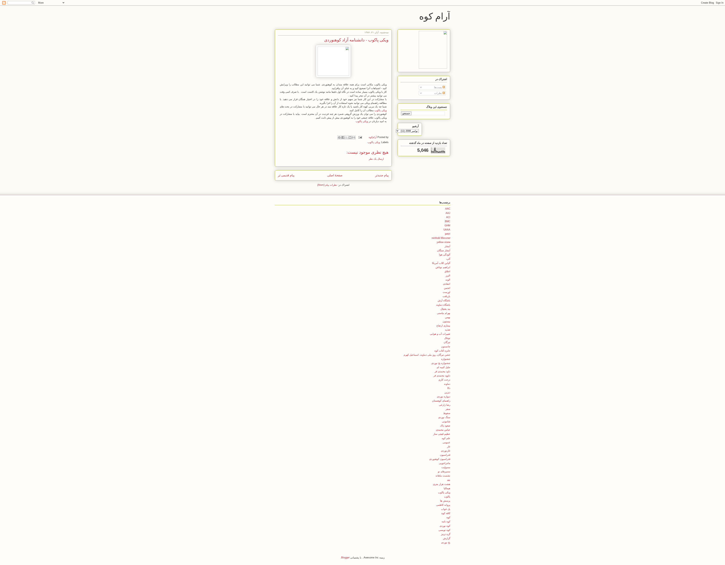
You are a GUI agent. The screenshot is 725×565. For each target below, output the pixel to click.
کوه (448, 517)
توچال (447, 338)
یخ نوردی (445, 542)
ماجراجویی (444, 463)
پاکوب (447, 496)
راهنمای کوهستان (441, 400)
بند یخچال (445, 309)
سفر (448, 409)
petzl (447, 233)
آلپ (448, 258)
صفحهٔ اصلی (334, 175)
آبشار (447, 246)
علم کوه (446, 438)
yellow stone (443, 242)
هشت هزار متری (441, 484)
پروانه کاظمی (443, 504)
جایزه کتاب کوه (442, 350)
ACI (448, 217)
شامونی (446, 421)
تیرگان (447, 342)
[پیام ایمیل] (360, 137)
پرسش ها (445, 500)
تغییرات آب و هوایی (440, 333)
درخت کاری (444, 379)
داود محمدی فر (442, 371)
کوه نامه (446, 521)
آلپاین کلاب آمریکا (441, 263)
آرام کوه (434, 16)
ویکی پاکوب (380, 110)
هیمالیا (447, 488)
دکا (448, 388)
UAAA (446, 229)
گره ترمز (445, 534)
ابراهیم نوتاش (443, 267)
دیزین (447, 392)
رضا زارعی (444, 404)
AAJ (448, 213)
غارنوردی (445, 450)
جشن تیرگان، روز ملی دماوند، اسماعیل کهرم (427, 354)
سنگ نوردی (444, 417)
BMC (447, 221)
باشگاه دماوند (443, 304)
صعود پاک (445, 425)
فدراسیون (445, 454)
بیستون (446, 321)
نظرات (438, 93)
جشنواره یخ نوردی (440, 363)
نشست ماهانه (443, 475)
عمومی (446, 442)
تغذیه (447, 329)
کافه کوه (445, 513)
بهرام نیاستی (443, 313)
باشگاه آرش (444, 300)
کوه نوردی (445, 525)
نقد (448, 480)
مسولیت (445, 467)
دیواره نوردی (443, 396)
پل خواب (445, 509)
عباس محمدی (443, 429)
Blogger (345, 557)
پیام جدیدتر (382, 175)
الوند (447, 279)
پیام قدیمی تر (286, 175)
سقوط (446, 413)
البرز (448, 275)
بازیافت (446, 296)
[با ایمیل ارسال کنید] (354, 137)
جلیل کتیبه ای (443, 367)
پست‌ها (438, 87)
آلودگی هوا (444, 254)
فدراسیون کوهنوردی (439, 459)
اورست (446, 292)
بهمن (447, 317)
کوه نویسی (444, 530)
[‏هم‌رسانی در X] (346, 137)
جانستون (445, 346)
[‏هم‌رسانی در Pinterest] (339, 137)
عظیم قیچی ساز (441, 433)
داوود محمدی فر (441, 375)
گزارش (446, 538)
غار (448, 446)
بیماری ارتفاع (443, 325)
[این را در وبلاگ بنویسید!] (350, 137)
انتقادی (446, 283)
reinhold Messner (441, 238)
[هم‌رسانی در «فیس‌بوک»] (343, 137)
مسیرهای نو (444, 471)
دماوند (447, 383)
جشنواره (445, 359)
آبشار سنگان (443, 250)
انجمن (447, 288)
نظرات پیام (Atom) (327, 184)
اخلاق (447, 271)
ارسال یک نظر (376, 158)
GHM (447, 225)
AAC (447, 208)
